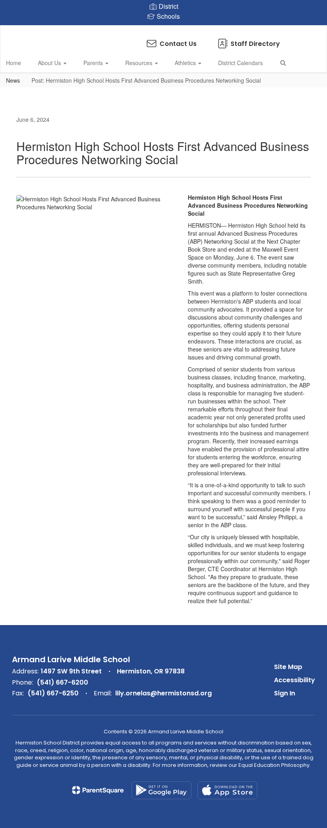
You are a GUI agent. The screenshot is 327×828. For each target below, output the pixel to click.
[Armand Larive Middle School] (163, 31)
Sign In (284, 693)
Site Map (288, 666)
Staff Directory (255, 43)
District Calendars (240, 63)
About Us (50, 63)
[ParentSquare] (98, 790)
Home (13, 63)
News (13, 80)
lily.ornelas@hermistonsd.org (163, 693)
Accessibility (294, 680)
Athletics (186, 63)
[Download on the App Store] (227, 790)
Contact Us (178, 43)
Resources (139, 63)
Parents (93, 63)
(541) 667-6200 (62, 682)
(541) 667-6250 (53, 693)
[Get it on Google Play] (161, 790)
